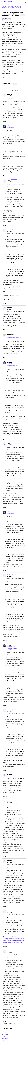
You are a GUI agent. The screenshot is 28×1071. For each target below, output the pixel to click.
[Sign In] (25, 1)
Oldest (8, 87)
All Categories (5, 1032)
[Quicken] (8, 1)
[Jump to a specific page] (25, 90)
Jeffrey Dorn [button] (10, 801)
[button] (3, 19)
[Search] (23, 1)
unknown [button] (19, 22)
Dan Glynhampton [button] (11, 334)
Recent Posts (5, 1034)
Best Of (3, 1040)
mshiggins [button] (9, 125)
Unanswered (14, 1038)
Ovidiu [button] (7, 18)
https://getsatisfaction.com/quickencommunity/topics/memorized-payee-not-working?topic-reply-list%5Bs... (14, 940)
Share (4, 78)
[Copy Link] (23, 22)
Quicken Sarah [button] (21, 184)
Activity (3, 1036)
